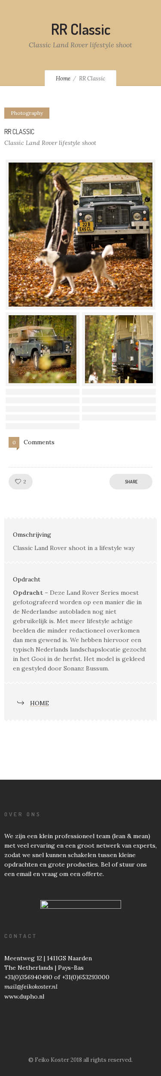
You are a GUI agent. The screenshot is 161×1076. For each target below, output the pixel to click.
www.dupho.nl (24, 996)
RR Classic (19, 131)
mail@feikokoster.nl (31, 986)
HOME (39, 703)
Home (63, 78)
